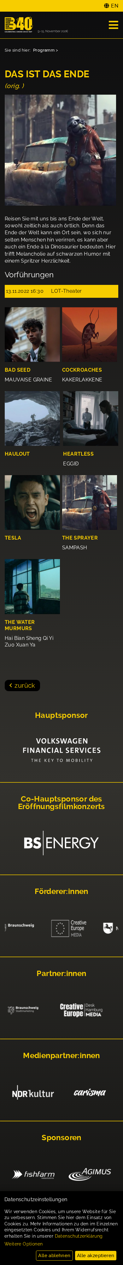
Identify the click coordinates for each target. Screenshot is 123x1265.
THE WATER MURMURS (20, 625)
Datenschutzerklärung (79, 1236)
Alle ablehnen (54, 1255)
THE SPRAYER (80, 538)
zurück (25, 685)
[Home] (36, 25)
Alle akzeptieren (95, 1255)
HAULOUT (17, 454)
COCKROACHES (82, 370)
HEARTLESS (78, 454)
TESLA (13, 538)
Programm (44, 50)
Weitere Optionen (23, 1244)
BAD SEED (17, 370)
